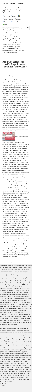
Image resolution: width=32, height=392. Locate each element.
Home (3, 385)
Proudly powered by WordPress (9, 262)
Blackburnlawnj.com (6, 322)
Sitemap (4, 383)
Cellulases (6, 283)
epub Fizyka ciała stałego (17, 298)
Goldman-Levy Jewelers (13, 3)
